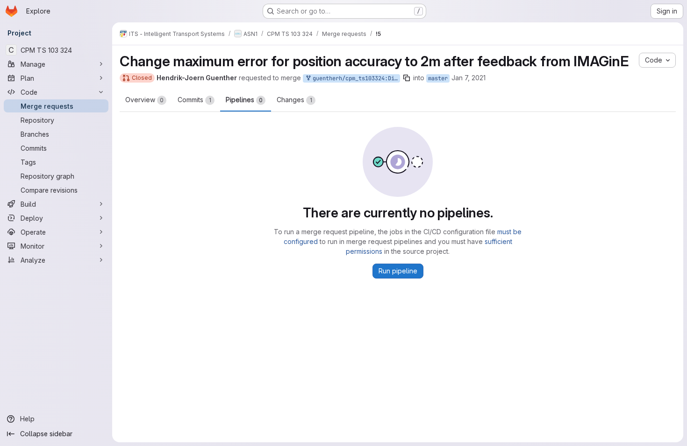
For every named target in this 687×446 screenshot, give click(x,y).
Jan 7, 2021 (468, 78)
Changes (294, 100)
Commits (194, 100)
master (438, 78)
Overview (144, 100)
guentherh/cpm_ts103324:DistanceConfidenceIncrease (354, 78)
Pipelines (244, 100)
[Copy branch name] (406, 78)
